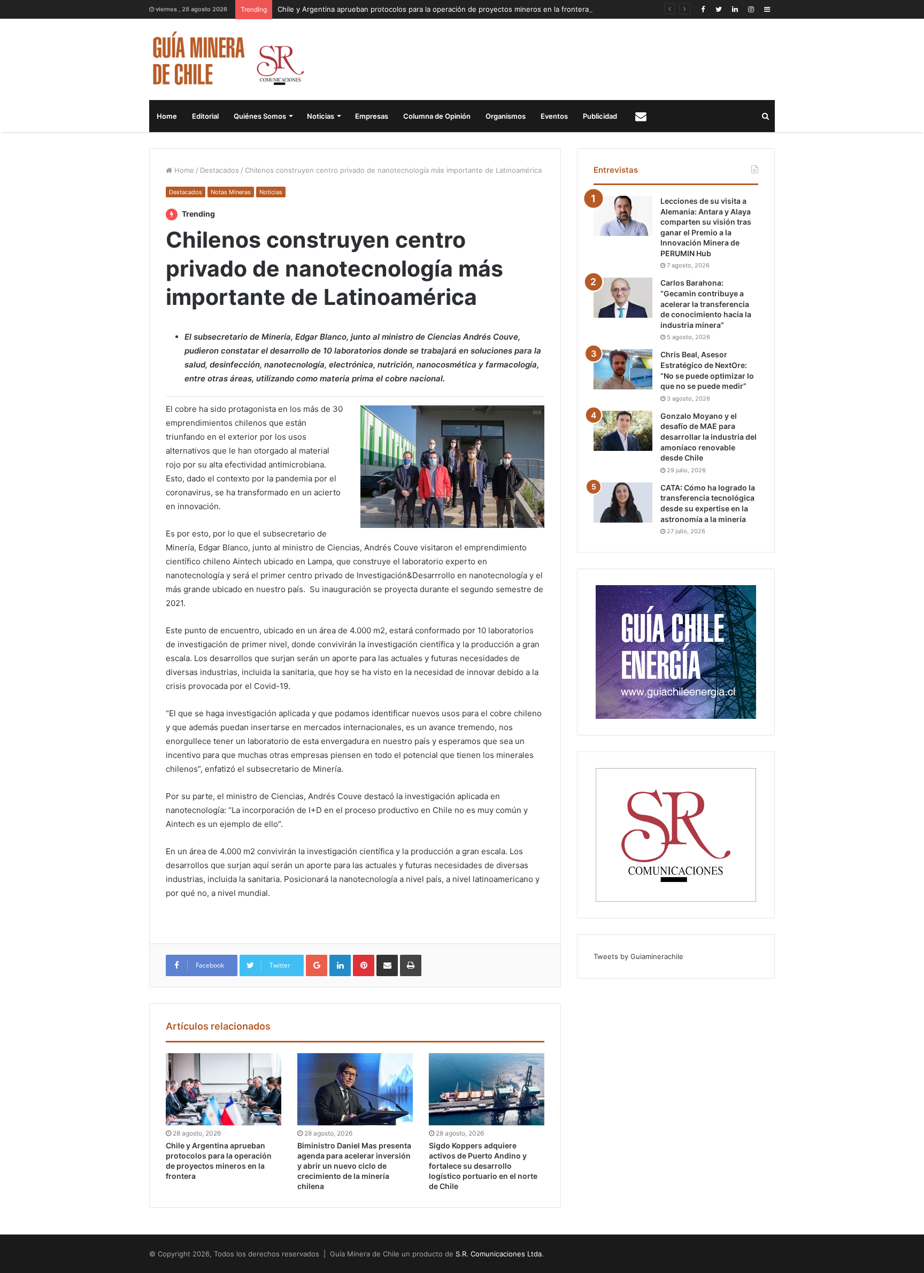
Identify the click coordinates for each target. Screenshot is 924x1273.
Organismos (506, 116)
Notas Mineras (231, 192)
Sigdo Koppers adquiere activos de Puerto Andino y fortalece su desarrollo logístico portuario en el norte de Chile (483, 1166)
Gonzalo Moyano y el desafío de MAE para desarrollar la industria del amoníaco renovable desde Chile (708, 436)
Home (167, 116)
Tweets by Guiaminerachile (638, 956)
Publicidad (600, 116)
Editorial (205, 116)
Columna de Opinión (437, 116)
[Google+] (316, 965)
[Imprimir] (410, 965)
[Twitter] (719, 9)
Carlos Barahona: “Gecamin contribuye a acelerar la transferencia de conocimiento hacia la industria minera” (705, 303)
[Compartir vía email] (387, 965)
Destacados (219, 170)
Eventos (554, 116)
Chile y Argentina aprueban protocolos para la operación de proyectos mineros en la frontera (433, 9)
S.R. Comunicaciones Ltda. (500, 1253)
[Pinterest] (363, 965)
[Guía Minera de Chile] (227, 59)
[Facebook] (703, 9)
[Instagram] (751, 9)
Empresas (371, 116)
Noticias (320, 116)
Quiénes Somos (260, 116)
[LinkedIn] (735, 9)
